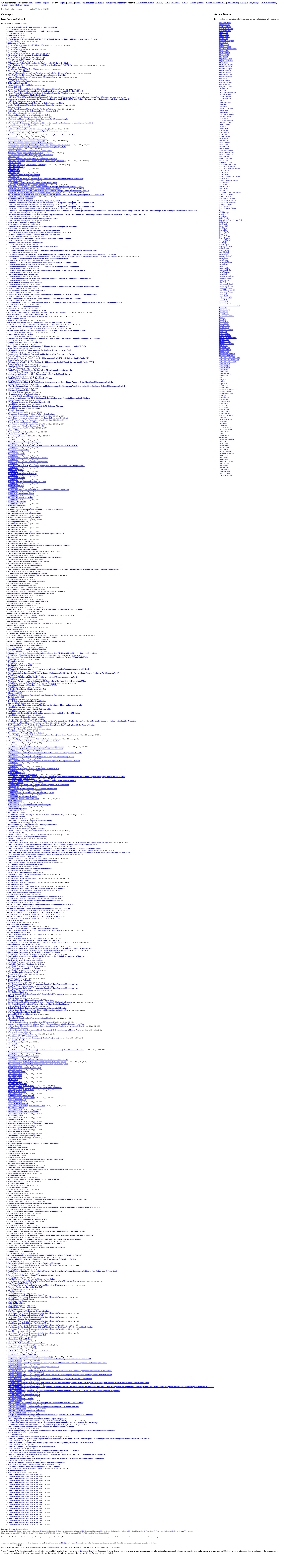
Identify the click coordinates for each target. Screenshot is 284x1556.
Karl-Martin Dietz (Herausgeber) (19, 372)
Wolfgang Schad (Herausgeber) (39, 232)
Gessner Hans (223, 160)
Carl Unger (12, 1440)
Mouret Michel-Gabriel (227, 290)
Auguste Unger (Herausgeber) (32, 1452)
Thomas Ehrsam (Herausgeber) (31, 1038)
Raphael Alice (224, 322)
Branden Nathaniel (225, 83)
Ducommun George (226, 120)
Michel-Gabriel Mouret (31, 416)
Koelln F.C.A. (224, 232)
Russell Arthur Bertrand (227, 356)
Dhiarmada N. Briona (226, 114)
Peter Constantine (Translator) (58, 93)
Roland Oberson (13, 224)
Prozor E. (222, 318)
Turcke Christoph (225, 427)
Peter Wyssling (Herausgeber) (28, 1265)
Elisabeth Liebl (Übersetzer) (44, 1022)
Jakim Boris (223, 216)
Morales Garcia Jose (226, 286)
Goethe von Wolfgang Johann (229, 168)
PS (144, 1531)
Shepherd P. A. (224, 384)
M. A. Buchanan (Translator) (38, 312)
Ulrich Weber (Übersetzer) (81, 97)
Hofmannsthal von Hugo (227, 202)
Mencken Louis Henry (227, 276)
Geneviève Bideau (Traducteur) (30, 591)
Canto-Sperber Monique (227, 92)
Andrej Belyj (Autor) (15, 153)
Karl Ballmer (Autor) (33, 1281)
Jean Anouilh (12, 137)
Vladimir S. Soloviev (15, 838)
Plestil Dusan (223, 312)
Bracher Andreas (224, 81)
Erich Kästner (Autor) (15, 69)
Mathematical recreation (216, 3)
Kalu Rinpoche (13, 922)
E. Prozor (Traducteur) (27, 587)
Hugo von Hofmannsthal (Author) (20, 73)
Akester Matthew (225, 27)
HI (56, 1531)
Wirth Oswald (223, 457)
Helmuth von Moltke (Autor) (35, 1425)
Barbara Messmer (27, 396)
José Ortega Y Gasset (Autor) (18, 97)
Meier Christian (224, 272)
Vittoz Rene (223, 437)
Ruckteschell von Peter (227, 354)
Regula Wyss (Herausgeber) (52, 1038)
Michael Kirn (12, 1433)
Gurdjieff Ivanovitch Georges (229, 180)
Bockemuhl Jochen (225, 77)
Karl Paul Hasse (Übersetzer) (60, 145)
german (70, 3)
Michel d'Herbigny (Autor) (17, 312)
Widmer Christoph (225, 451)
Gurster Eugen (224, 182)
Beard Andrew (224, 51)
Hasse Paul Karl (224, 190)
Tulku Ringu (223, 425)
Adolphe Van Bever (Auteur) (43, 109)
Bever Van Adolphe (226, 65)
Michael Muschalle (14, 376)
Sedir (220, 378)
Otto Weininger (13, 157)
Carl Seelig (23, 432)
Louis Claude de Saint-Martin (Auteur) (21, 201)
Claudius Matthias (225, 98)
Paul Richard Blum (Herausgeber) (37, 145)
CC (15, 1531)
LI (63, 1531)
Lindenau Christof (225, 256)
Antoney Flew (13, 1177)
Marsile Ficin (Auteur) (16, 141)
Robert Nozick (13, 1185)
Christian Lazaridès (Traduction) (42, 615)
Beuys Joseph (223, 63)
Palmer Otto (223, 308)
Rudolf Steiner (13, 304)
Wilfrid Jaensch (13, 133)
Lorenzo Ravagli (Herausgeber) (19, 1476)
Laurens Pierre (224, 244)
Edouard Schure (13, 803)
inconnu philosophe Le (227, 475)
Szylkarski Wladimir (226, 415)
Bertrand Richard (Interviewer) (43, 316)
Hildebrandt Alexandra (227, 198)
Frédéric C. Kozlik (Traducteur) (30, 886)
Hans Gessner (23, 1301)
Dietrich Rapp (97, 256)
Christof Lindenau (43, 256)
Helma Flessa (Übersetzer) (38, 97)
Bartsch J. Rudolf (225, 47)
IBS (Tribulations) (69, 65)
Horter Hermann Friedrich (228, 208)
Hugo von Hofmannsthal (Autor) (19, 77)
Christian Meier (13, 248)
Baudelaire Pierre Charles (228, 49)
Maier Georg (223, 260)
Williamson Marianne (226, 453)
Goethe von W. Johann (227, 166)
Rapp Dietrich (224, 324)
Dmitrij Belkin (13, 308)
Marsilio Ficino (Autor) (16, 145)
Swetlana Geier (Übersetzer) (33, 153)
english (63, 3)
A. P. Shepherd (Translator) (46, 683)
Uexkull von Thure (225, 429)
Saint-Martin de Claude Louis (229, 360)
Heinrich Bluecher (14, 85)
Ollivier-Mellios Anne (226, 304)
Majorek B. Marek (225, 262)
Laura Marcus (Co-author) (35, 161)
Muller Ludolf (224, 294)
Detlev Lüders (13, 240)
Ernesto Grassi (13, 260)
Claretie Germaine (225, 96)
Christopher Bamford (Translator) (30, 1241)
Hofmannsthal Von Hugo (227, 200)
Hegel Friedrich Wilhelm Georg (230, 192)
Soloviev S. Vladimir (226, 389)
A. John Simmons (14, 1181)
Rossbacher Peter (225, 350)
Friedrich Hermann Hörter (17, 1405)
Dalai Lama (34, 1018)
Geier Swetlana (224, 156)
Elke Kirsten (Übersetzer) (57, 842)
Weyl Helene (223, 449)
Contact (38, 3)
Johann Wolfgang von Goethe (18, 735)
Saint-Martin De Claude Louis (229, 358)
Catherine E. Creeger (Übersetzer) (54, 942)
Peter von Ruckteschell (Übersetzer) (38, 328)
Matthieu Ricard (27, 986)
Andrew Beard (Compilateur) (29, 799)
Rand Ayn (222, 320)
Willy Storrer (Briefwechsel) (39, 129)
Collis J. (221, 100)
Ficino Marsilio (224, 132)
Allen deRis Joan (225, 31)
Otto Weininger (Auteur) (16, 165)
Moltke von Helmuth (226, 284)
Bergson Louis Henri (226, 61)
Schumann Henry (225, 374)
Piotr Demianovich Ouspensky (18, 930)
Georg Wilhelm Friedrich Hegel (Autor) (22, 854)
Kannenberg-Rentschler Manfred (230, 220)
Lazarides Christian (225, 246)
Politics (4, 5)
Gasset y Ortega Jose (226, 154)
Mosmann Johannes (226, 288)
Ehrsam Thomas (224, 124)
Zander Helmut (224, 469)
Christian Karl (13, 244)
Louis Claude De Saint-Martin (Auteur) (22, 197)
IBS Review (23, 61)
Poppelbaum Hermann (226, 316)
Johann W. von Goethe (27, 332)
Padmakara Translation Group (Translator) (65, 1026)
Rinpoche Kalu (224, 340)
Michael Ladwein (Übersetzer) (30, 723)
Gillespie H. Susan (225, 162)
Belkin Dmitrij (224, 55)
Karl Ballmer (12, 29)
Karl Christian (224, 222)
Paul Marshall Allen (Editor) (35, 747)
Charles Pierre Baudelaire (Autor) (19, 105)
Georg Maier (55, 256)
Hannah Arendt (13, 89)
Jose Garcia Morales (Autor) (35, 1421)
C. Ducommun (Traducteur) (28, 695)
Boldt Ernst (223, 79)
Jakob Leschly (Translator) (44, 1002)
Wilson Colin (223, 455)
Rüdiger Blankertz (14, 41)
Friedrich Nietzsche (15, 149)
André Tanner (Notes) (53, 735)
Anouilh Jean (223, 33)
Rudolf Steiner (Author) (16, 747)
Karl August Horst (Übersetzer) (60, 97)
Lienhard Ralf (223, 254)
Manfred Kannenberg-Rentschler (19, 125)
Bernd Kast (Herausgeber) (32, 1464)
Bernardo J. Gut (13, 288)
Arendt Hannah (224, 37)
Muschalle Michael (225, 296)
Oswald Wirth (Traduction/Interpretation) (44, 739)
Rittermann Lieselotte (226, 344)
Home (31, 3)
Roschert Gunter (224, 348)
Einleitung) (58, 65)
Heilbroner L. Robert (226, 194)
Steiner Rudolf (224, 397)
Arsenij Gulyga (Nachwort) (38, 842)
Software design (22, 5)
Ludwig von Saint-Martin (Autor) (19, 205)
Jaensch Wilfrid (224, 214)
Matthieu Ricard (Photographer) (19, 1026)
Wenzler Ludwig (224, 447)
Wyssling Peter (224, 467)
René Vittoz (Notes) (69, 735)
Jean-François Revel (15, 1070)
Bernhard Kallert (14, 1429)
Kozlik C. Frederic (225, 236)
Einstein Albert (224, 128)
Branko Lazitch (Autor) (37, 1106)
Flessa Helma (223, 138)
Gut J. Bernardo (224, 184)
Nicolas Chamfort (24, 117)
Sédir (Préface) (55, 201)
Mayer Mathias (224, 268)
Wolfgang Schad (109, 256)
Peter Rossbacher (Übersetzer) (39, 850)
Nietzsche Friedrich (225, 298)
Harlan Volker (224, 188)
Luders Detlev (224, 258)
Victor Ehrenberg (14, 348)
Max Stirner (12, 1472)
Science (11, 5)
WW (185, 1531)
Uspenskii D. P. (224, 435)
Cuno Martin (223, 110)
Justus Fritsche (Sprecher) (59, 1169)
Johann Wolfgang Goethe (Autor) (19, 65)
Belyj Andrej (223, 57)
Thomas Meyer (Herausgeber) (56, 1425)
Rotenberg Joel (224, 352)
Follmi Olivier (224, 144)
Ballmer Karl (223, 39)
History (185, 3)
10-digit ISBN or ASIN (69, 1543)
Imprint (46, 3)
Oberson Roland (224, 302)
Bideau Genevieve (225, 67)
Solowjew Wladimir (226, 393)
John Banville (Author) (59, 73)
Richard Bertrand (225, 336)
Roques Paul (223, 346)
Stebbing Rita (223, 395)
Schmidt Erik (223, 372)
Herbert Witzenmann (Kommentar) (37, 1437)
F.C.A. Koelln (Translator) (28, 775)
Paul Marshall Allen (15, 779)
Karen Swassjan (13, 33)
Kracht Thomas (224, 238)
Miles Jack (222, 282)
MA (71, 1531)
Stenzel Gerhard (224, 399)
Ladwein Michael (225, 240)
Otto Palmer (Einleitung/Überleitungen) (32, 575)
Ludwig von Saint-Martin (17, 213)
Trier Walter (223, 423)
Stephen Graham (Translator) (39, 858)
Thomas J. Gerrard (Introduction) (60, 312)
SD (172, 1531)
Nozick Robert (224, 300)
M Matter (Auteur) (42, 201)
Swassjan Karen (224, 409)
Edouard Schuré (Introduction (29, 623)
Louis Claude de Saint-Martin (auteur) (21, 189)
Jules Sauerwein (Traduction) (29, 914)
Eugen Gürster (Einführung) (28, 1050)
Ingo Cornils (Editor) (15, 181)
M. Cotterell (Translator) (27, 683)
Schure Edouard (224, 376)
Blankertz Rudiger (225, 69)
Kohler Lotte (223, 234)
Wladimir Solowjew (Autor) (18, 842)
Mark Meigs (37, 635)
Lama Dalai (223, 242)
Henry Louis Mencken (16, 627)
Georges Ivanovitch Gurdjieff (18, 926)
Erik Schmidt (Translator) (63, 1002)
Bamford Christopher (226, 41)
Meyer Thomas (224, 280)
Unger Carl (223, 433)
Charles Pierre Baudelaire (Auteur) (20, 109)
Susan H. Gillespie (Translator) (38, 45)
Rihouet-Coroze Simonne (228, 338)
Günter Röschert (26, 264)
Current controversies (145, 3)
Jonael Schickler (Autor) (16, 328)
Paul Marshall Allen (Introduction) (31, 950)
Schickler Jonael (224, 368)
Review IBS (223, 332)
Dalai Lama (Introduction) (40, 1026)
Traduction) (45, 623)
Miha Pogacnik (13, 61)
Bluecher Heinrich (225, 73)
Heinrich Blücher (26, 89)
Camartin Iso (223, 88)
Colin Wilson (12, 823)
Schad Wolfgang (224, 366)
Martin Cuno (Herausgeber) (49, 1265)
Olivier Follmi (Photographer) (30, 994)
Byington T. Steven (225, 86)
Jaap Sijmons (12, 252)
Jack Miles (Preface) (59, 1062)
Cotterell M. (223, 106)
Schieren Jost (223, 370)
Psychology (254, 3)
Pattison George (224, 310)
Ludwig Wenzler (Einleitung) (97, 842)
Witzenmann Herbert (226, 461)
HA (47, 1531)
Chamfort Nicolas (225, 94)
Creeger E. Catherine (226, 108)
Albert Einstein (13, 432)
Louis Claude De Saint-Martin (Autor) (21, 209)
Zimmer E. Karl (224, 473)
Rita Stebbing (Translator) (55, 747)
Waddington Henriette (226, 439)
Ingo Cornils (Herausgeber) (37, 185)
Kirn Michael (223, 228)
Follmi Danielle (224, 142)
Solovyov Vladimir (225, 391)
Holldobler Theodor (226, 204)
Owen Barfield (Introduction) (39, 834)
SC (164, 1531)
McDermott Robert (225, 270)
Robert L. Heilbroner (15, 783)
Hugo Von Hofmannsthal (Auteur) (20, 81)
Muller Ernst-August (226, 292)
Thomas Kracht (13, 360)
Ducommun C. (224, 118)
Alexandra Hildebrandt (16, 236)
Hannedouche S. (224, 186)
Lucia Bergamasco (14, 635)
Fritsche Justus (224, 148)
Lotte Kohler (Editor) (39, 93)
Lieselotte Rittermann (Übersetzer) (51, 1050)
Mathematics (232, 3)
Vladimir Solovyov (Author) (18, 830)
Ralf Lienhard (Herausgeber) (18, 129)
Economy (159, 3)
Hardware (176, 3)
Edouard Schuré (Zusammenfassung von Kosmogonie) (38, 655)
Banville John (223, 43)
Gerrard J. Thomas (225, 158)
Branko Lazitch (28, 1098)
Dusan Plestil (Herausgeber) (18, 232)
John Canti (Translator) (43, 1062)
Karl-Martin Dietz (14, 392)
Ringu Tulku (31, 1010)
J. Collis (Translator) (34, 1257)
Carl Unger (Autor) (14, 1452)
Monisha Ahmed (62, 1030)
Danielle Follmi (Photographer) (53, 994)
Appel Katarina (224, 35)
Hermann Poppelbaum (84, 256)
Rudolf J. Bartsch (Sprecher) (18, 1169)
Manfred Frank (13, 228)
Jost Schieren (12, 340)
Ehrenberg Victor (225, 122)
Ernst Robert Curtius (15, 639)
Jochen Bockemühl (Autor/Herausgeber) (22, 256)
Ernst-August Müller (68, 256)
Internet (193, 3)
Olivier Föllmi (25, 1014)
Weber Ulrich (223, 443)
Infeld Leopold (224, 212)
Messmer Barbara (225, 278)
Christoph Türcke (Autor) (17, 49)
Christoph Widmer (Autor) (27, 1357)
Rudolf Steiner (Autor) (16, 1425)
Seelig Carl (222, 380)
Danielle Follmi (24, 1018)
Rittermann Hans (225, 342)
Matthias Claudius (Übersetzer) (43, 205)
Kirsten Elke (223, 230)
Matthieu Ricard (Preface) (17, 1010)
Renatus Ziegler (13, 356)
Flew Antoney (224, 140)
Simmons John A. (225, 388)
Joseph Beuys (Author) (16, 874)
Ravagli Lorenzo (224, 326)
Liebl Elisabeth (224, 252)
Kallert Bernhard (224, 218)
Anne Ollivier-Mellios (50, 635)
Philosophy (244, 3)
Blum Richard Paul (225, 75)
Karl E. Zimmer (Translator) (49, 946)
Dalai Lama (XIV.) (49, 1030)
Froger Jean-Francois (226, 150)
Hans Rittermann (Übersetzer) (74, 1050)
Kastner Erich (223, 226)
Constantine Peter (225, 102)
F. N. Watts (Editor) (54, 324)
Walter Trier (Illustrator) (32, 69)
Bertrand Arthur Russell (16, 974)
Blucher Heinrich (225, 71)
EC (31, 1531)
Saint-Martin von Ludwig (228, 362)
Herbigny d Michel (225, 196)
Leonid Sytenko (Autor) (16, 862)
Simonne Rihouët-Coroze (17, 703)
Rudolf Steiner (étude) (37, 735)
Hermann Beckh (13, 719)
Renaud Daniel (224, 328)
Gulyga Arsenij (224, 178)
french (78, 3)
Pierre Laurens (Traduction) (34, 141)
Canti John (222, 90)
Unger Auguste (224, 431)
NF (101, 1531)
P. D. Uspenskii (35, 930)
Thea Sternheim (13, 1038)
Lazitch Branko (224, 248)
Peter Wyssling (13, 1273)
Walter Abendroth (14, 1460)
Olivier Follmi (13, 1018)
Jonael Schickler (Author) (17, 324)
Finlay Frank (223, 134)
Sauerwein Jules (224, 364)
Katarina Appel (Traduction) (54, 815)
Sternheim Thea (224, 401)
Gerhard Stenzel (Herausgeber (42, 65)
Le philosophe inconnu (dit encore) (47, 189)
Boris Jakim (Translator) (37, 830)
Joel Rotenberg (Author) (41, 73)
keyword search (54, 1547)
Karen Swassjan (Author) (17, 1257)
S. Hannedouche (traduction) (29, 551)
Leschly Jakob (224, 250)
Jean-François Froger (15, 412)
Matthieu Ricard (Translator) (24, 1002)
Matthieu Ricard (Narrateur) (17, 1006)
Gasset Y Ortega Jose (226, 152)
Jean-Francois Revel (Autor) (18, 1106)
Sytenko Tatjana (224, 413)
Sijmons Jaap (223, 386)
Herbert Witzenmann (15, 1245)
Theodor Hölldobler (15, 113)
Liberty (201, 3)
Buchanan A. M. (224, 84)
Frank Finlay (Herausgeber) (17, 185)
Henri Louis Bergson (15, 962)
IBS (220, 210)
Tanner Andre (223, 417)
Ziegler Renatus (224, 471)
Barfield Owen (224, 45)
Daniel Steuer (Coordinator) (55, 161)
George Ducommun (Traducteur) (50, 695)
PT (154, 1531)
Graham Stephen (224, 170)
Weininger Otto (224, 445)
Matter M (222, 266)
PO (121, 1531)
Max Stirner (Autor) (15, 1464)
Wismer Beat (223, 459)
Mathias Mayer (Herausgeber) (42, 77)
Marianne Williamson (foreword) (53, 930)
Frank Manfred (224, 146)
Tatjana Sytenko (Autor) (34, 862)
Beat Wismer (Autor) (44, 1357)
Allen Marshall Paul (226, 29)
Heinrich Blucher (28, 85)
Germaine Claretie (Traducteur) (30, 890)
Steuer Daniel (223, 403)
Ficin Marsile (223, 130)
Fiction (167, 3)
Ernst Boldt (12, 344)
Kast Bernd (223, 224)
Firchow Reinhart (225, 136)
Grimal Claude (224, 174)
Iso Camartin (12, 117)
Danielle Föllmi (13, 1014)
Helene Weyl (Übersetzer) (100, 97)
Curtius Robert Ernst (226, 112)
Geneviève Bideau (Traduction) (30, 882)
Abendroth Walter (225, 23)
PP (129, 1531)
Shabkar (11, 1002)
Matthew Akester (75, 1030)
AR (10, 1531)
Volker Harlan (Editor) (33, 874)
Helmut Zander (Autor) (16, 1201)
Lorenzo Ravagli (14, 264)
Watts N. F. (223, 441)
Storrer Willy (223, 407)
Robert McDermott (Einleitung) (30, 942)
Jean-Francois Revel (15, 1034)
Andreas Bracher (14, 1417)
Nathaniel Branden (14, 1173)
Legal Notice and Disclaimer (86, 1551)
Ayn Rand (11, 1141)
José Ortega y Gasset (15, 101)
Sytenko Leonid (224, 411)
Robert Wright (13, 787)
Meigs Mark (223, 274)
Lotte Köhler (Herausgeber (41, 89)
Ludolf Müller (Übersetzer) (76, 842)
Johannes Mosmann (15, 121)
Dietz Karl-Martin (225, 116)
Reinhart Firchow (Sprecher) (39, 1169)
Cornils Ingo (223, 104)
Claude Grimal (27, 635)
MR (82, 1531)
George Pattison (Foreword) (36, 324)
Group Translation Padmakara (229, 176)
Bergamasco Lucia (225, 59)
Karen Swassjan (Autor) (16, 1281)
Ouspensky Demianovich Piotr (229, 306)
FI (40, 1531)
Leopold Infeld (24, 436)
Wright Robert (224, 463)
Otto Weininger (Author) (16, 161)
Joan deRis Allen (29, 779)
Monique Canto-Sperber (16, 320)
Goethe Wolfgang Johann (228, 164)
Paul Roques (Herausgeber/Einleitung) (50, 854)
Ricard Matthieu (224, 334)
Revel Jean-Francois (226, 330)
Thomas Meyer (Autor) (16, 1421)
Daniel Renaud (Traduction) (36, 165)
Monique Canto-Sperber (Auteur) (19, 316)
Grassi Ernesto (224, 172)
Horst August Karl (225, 206)
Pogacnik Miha (224, 314)
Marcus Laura (223, 264)
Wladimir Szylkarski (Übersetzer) (40, 846)
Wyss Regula (223, 465)
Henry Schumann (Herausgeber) (43, 105)
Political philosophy (269, 3)
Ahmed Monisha (224, 25)
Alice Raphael (13, 332)
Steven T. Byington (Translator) (34, 1468)
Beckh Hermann (224, 53)
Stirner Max (223, 405)
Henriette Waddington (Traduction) (31, 815)
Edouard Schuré (13, 611)
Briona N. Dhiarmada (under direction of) (51, 1010)
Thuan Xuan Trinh (225, 419)
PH (111, 1531)
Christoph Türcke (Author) (17, 45)
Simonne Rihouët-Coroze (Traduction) (32, 910)
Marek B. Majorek (14, 368)
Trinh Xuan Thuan (14, 986)
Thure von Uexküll (25, 260)
